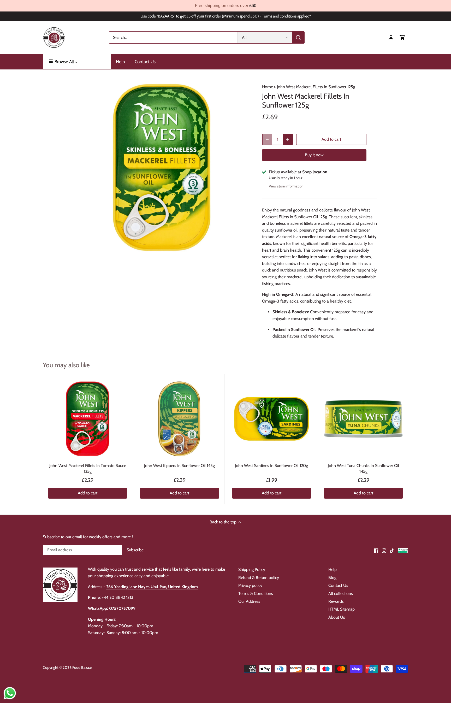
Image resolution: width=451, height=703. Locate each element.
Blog (332, 577)
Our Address (249, 601)
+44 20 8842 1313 (117, 597)
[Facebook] (376, 550)
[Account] (391, 37)
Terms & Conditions (255, 593)
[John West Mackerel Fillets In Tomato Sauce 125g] (87, 419)
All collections (340, 593)
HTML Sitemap (341, 609)
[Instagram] (384, 550)
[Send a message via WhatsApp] (10, 693)
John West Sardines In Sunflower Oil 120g (271, 465)
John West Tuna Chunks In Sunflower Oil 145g (363, 468)
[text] (225, 5)
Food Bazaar (82, 667)
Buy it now (314, 154)
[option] (162, 167)
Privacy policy (250, 585)
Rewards (336, 601)
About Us (336, 617)
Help (332, 569)
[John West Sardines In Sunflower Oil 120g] (271, 419)
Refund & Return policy (258, 577)
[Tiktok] (392, 550)
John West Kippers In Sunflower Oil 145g (179, 465)
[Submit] (298, 37)
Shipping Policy (251, 569)
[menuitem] (77, 61)
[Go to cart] (402, 37)
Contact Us (338, 585)
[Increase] (288, 139)
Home (267, 86)
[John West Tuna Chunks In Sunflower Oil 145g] (363, 419)
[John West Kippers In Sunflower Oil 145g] (179, 419)
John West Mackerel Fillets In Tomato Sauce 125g (87, 468)
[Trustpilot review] (403, 550)
